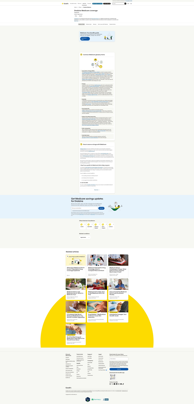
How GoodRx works (80, 356)
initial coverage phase (102, 130)
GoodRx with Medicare (91, 184)
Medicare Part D (83, 148)
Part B (108, 74)
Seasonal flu (79, 376)
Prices (80, 7)
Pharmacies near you (80, 358)
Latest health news (80, 365)
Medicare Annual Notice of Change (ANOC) (92, 72)
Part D (103, 73)
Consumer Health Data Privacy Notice (102, 368)
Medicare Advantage (86, 73)
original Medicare (98, 74)
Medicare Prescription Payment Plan (89, 119)
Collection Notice (101, 363)
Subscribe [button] (101, 208)
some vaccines (88, 104)
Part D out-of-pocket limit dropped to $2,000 (90, 125)
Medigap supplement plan (92, 94)
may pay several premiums (94, 86)
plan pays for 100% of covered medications (90, 137)
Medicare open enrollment (87, 79)
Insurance (67, 357)
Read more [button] (76, 21)
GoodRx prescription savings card (70, 362)
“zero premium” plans (86, 92)
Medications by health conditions (69, 366)
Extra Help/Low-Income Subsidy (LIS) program (94, 167)
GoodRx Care (68, 377)
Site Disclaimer (100, 361)
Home (75, 7)
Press (88, 364)
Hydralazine (76, 18)
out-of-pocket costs (104, 153)
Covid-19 (78, 374)
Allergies (78, 370)
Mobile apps (68, 359)
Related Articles (112, 24)
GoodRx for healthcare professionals (80, 360)
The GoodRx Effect (91, 368)
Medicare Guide (81, 24)
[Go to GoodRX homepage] (65, 3)
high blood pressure (95, 18)
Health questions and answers (81, 378)
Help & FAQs (90, 356)
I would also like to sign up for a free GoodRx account (80, 210)
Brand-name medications (70, 372)
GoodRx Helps (90, 369)
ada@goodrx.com (125, 390)
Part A (103, 74)
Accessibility (90, 358)
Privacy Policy (93, 214)
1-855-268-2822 (118, 390)
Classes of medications (69, 368)
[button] (97, 3)
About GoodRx (90, 362)
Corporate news (90, 375)
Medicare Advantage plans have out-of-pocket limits (91, 110)
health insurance (98, 85)
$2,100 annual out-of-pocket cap (89, 155)
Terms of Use (81, 214)
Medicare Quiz (88, 24)
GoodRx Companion (69, 375)
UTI (77, 372)
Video (77, 367)
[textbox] (84, 208)
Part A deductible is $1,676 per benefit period (100, 101)
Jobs (88, 371)
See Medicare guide (84, 39)
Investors (89, 373)
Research (89, 366)
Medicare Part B (92, 151)
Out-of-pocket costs (69, 370)
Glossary (94, 24)
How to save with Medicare (103, 24)
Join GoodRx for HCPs (128, 0)
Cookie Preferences (101, 365)
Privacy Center (100, 358)
